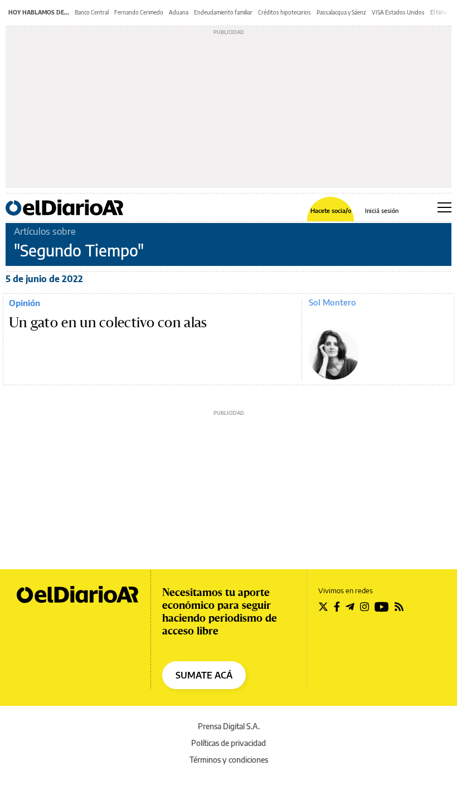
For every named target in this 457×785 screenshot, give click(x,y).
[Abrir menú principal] (444, 207)
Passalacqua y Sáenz (341, 12)
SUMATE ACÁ (204, 675)
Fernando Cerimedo (138, 12)
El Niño (439, 12)
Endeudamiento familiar (223, 12)
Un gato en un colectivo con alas (108, 322)
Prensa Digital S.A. (229, 726)
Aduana (178, 12)
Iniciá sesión (381, 210)
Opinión (24, 303)
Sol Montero (332, 302)
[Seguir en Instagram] (364, 607)
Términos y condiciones (228, 759)
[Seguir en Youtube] (382, 607)
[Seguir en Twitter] (323, 607)
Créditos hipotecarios (284, 12)
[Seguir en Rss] (399, 607)
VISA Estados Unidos (398, 12)
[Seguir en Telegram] (350, 607)
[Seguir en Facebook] (337, 607)
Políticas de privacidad (228, 743)
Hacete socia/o (330, 210)
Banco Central (92, 12)
